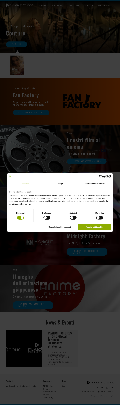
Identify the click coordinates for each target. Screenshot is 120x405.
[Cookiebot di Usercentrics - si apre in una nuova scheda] (100, 176)
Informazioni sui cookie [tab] (95, 183)
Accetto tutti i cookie (94, 227)
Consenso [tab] (25, 183)
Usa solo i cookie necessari (60, 227)
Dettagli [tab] (60, 183)
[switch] (46, 217)
